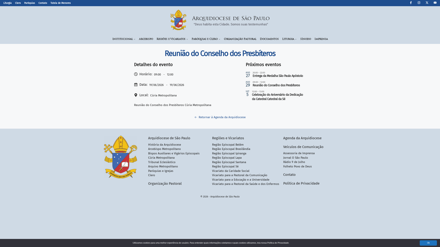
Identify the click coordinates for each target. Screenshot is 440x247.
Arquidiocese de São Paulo (231, 18)
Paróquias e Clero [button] (205, 39)
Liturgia (7, 3)
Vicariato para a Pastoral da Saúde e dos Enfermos (245, 184)
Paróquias (29, 3)
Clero (18, 3)
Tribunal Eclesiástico (161, 162)
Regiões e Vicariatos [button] (171, 39)
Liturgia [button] (288, 39)
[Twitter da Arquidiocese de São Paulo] (427, 3)
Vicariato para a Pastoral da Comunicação (239, 175)
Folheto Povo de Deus (297, 166)
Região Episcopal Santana (229, 162)
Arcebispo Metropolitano (164, 149)
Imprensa (321, 39)
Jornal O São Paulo (295, 158)
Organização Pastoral (240, 39)
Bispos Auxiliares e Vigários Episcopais (174, 153)
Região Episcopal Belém (228, 144)
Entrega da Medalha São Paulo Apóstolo (278, 76)
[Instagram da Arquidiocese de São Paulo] (418, 3)
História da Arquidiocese (164, 144)
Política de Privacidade (301, 183)
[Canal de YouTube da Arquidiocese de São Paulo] (435, 3)
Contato (42, 3)
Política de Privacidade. (278, 243)
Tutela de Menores (61, 3)
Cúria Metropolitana (161, 158)
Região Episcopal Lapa (227, 158)
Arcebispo (146, 39)
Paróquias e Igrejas (160, 171)
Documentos (269, 39)
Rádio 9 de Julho (294, 162)
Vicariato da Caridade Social (230, 171)
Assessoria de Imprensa (299, 153)
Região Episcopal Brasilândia (231, 149)
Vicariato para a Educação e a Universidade (240, 179)
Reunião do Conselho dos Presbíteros (276, 85)
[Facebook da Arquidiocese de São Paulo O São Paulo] (410, 3)
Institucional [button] (122, 39)
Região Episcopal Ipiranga (229, 153)
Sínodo (305, 39)
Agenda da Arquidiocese (302, 138)
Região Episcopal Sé (225, 166)
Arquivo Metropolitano (163, 166)
